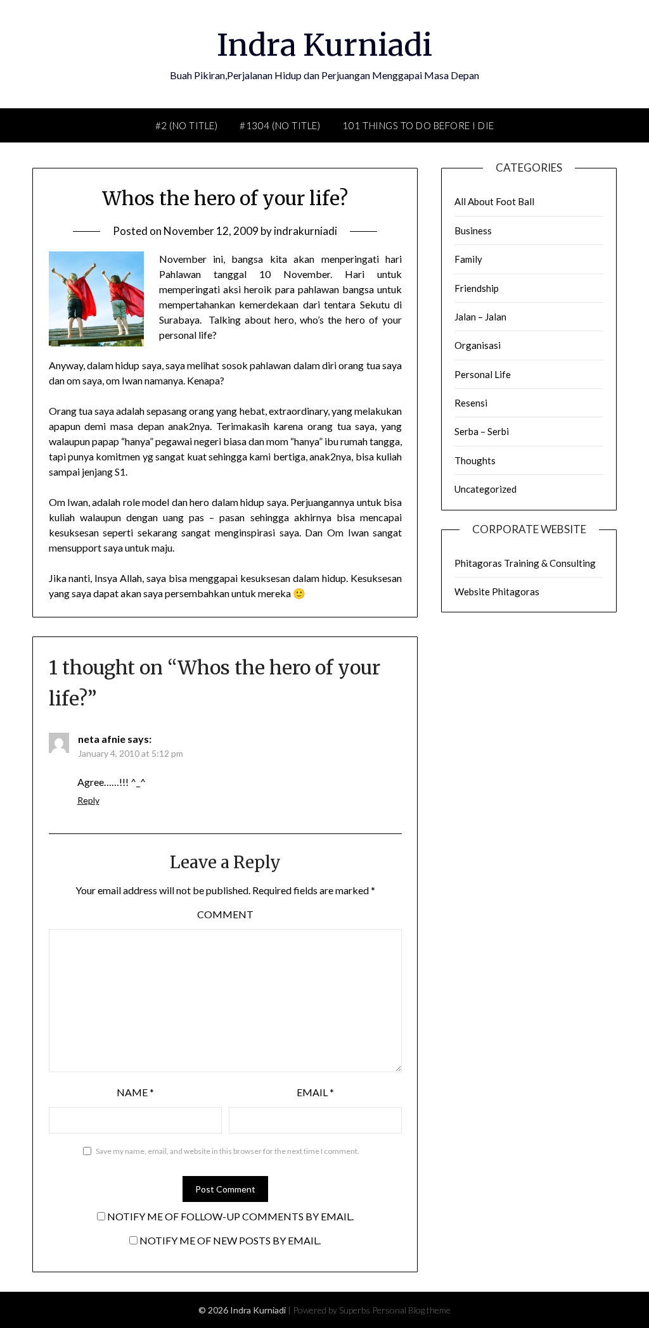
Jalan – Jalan (480, 316)
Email (315, 1092)
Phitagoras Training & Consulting (525, 563)
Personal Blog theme (411, 1310)
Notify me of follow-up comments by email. (230, 1216)
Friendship (476, 288)
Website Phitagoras (496, 591)
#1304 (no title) (280, 125)
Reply (88, 800)
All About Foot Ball (494, 201)
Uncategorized (485, 489)
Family (468, 259)
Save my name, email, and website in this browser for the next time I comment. (227, 1151)
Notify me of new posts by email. (230, 1240)
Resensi (470, 402)
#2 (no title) (186, 125)
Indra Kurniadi (324, 45)
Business (473, 230)
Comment (225, 914)
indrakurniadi (305, 230)
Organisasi (477, 345)
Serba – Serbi (481, 431)
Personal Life (482, 374)
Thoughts (475, 460)
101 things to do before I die (418, 125)
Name (135, 1092)
